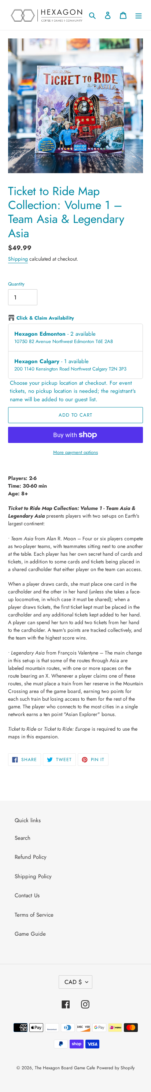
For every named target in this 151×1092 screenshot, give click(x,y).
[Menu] (138, 15)
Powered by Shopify (116, 1068)
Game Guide (30, 934)
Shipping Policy (33, 876)
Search (22, 838)
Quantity (16, 283)
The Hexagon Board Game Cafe (65, 1068)
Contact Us (27, 895)
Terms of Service (34, 915)
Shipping (18, 258)
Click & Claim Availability (45, 317)
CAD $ (73, 982)
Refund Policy (31, 857)
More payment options (75, 452)
